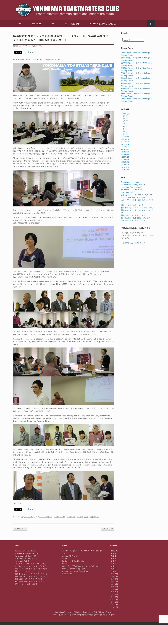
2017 (125, 157)
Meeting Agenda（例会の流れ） (74, 568)
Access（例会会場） (73, 23)
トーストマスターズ (45, 517)
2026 (126, 113)
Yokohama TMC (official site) (132, 189)
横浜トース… (20, 528)
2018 (125, 154)
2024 (125, 139)
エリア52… (108, 528)
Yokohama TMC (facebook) (131, 187)
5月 (125, 123)
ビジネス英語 (71, 517)
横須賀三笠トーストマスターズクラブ (135, 218)
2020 (125, 149)
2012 (125, 169)
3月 (125, 129)
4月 (125, 126)
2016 (125, 159)
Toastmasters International (131, 182)
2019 (125, 151)
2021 (125, 146)
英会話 (86, 517)
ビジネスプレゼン (59, 517)
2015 (125, 162)
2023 (125, 141)
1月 (125, 134)
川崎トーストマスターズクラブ (133, 205)
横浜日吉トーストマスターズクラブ (134, 215)
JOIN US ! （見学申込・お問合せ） (103, 23)
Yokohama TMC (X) (128, 192)
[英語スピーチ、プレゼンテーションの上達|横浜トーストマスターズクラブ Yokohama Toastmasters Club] (67, 10)
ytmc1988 (37, 46)
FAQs (53, 23)
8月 (125, 116)
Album (64, 558)
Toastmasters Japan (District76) (133, 184)
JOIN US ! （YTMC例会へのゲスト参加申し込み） (81, 566)
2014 (125, 164)
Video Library (67, 573)
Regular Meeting (28, 517)
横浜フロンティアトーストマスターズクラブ (32, 576)
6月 (125, 121)
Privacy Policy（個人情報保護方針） (76, 571)
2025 (125, 136)
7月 (125, 118)
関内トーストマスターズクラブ (133, 220)
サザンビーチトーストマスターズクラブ (136, 197)
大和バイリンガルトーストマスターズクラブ (32, 568)
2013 (125, 167)
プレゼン (80, 517)
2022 (125, 144)
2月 (125, 131)
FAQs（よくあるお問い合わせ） (74, 561)
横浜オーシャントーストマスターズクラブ (137, 207)
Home (20, 23)
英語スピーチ (94, 517)
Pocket (31, 52)
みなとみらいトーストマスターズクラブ (136, 194)
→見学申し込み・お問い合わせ (133, 243)
